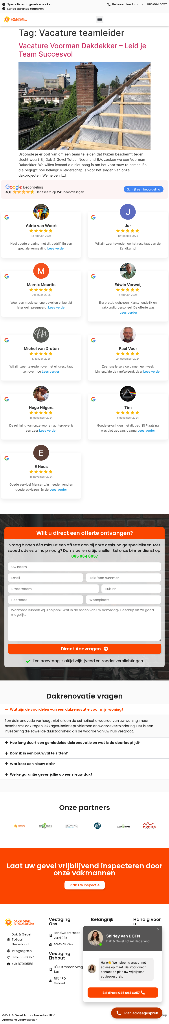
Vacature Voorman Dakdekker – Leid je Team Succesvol (82, 49)
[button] (99, 19)
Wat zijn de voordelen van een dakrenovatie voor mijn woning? (66, 709)
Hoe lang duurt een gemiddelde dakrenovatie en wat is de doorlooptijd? (75, 742)
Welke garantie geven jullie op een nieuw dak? (51, 774)
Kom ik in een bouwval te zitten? (39, 753)
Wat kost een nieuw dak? (32, 763)
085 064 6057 (84, 556)
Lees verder (56, 248)
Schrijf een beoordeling (143, 189)
